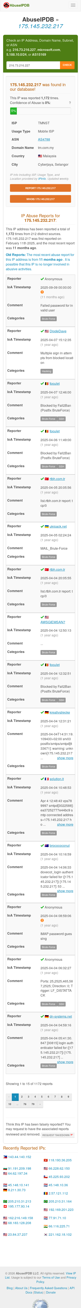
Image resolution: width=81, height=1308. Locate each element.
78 (24, 1104)
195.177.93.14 (18, 1206)
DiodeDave (58, 331)
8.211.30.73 (17, 1189)
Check (67, 65)
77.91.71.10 (57, 1217)
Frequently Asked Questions (48, 1288)
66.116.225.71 (59, 1226)
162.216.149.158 (20, 1217)
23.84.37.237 (17, 1234)
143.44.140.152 (19, 1156)
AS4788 (44, 139)
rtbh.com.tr (57, 478)
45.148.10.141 (18, 1185)
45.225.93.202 (59, 1176)
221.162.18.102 (60, 1234)
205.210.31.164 (60, 1201)
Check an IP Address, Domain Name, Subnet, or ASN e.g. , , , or (40, 47)
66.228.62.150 (59, 1168)
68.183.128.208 (19, 1222)
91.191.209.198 (19, 1168)
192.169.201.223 (61, 1209)
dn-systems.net (61, 1016)
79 (33, 1104)
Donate (51, 1292)
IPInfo (42, 179)
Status (38, 1292)
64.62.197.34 (17, 1173)
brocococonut (60, 845)
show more (65, 758)
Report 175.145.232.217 (40, 188)
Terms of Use (51, 1277)
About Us (21, 1288)
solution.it (57, 778)
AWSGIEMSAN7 (52, 622)
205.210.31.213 (19, 1201)
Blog (10, 1288)
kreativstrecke (60, 712)
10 (9, 1104)
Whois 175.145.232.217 (40, 199)
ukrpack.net (58, 526)
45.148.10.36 (58, 1185)
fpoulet (55, 383)
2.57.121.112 (58, 1193)
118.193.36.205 (60, 1160)
